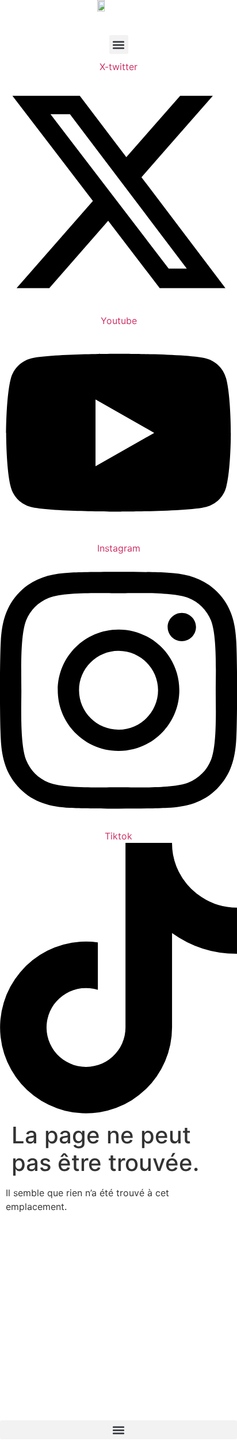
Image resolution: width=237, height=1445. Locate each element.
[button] (118, 44)
